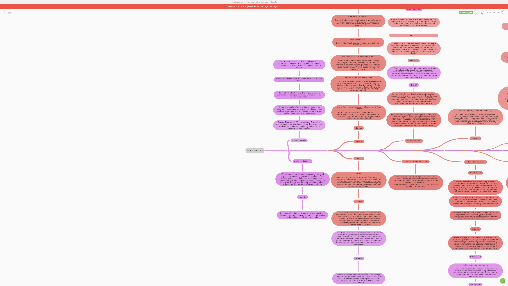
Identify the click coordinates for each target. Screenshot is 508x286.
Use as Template (493, 8)
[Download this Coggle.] (482, 8)
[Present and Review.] (476, 8)
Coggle (274, 2)
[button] (502, 280)
